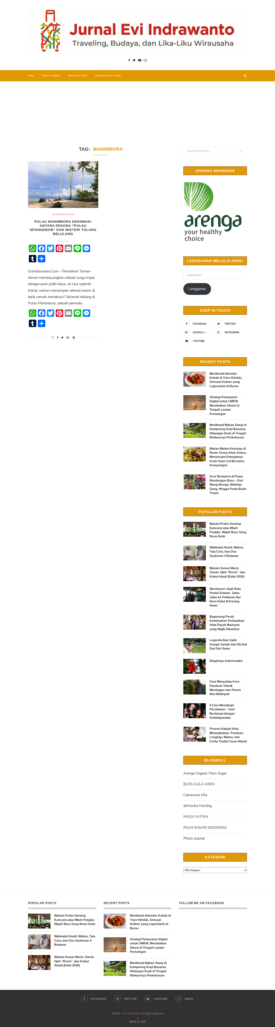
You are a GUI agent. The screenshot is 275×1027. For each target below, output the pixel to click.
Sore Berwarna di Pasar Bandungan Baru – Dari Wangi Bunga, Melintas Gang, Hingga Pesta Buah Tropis (228, 485)
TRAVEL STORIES (51, 76)
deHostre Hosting (197, 805)
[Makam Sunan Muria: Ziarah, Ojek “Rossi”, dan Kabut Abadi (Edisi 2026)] (194, 573)
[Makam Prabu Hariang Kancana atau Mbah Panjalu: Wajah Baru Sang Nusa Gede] (194, 529)
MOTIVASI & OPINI (77, 76)
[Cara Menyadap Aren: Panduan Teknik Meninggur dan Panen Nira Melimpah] (194, 687)
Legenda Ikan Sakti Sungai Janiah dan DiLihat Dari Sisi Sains (228, 644)
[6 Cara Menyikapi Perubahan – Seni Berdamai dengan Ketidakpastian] (194, 710)
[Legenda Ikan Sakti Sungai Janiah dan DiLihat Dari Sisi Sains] (194, 645)
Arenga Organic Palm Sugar (205, 773)
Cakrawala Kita (195, 795)
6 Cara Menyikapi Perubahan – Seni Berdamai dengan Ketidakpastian (222, 711)
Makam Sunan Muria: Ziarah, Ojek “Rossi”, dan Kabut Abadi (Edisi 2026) (227, 572)
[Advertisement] (137, 109)
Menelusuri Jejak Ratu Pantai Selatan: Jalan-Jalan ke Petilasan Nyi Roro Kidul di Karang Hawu (225, 597)
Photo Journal (194, 838)
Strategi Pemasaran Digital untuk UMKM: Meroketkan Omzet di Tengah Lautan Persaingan (224, 405)
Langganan (197, 288)
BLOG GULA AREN (199, 784)
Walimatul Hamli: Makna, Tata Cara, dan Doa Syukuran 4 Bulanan (227, 551)
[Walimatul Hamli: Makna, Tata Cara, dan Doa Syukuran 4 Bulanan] (194, 552)
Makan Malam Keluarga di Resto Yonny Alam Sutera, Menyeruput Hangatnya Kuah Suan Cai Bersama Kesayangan (228, 457)
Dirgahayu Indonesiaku (226, 660)
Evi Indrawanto (131, 1013)
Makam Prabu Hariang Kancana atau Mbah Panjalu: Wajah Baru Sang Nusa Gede (228, 530)
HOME (31, 76)
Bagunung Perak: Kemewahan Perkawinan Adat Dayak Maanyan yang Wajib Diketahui (227, 623)
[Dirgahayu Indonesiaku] (194, 666)
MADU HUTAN (195, 816)
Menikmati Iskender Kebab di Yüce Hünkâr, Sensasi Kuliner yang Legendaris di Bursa (226, 380)
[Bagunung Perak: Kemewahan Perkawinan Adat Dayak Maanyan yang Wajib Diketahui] (194, 622)
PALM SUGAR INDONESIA (205, 827)
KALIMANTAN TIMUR (63, 214)
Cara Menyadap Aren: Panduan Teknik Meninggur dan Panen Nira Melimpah (225, 688)
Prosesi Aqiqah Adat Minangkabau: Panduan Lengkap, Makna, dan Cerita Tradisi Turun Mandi (228, 735)
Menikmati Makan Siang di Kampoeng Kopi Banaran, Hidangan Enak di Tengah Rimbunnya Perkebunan (228, 431)
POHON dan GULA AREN (108, 76)
